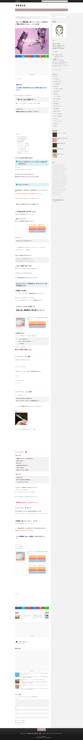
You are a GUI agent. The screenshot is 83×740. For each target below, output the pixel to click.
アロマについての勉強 (57, 113)
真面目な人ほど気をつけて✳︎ (61, 143)
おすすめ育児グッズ (26, 26)
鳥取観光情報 (56, 103)
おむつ (54, 166)
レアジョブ (57, 177)
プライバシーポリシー (55, 9)
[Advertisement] (32, 67)
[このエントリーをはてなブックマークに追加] (35, 56)
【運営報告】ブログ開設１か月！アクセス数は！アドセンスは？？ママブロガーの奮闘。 (38, 616)
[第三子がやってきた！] (55, 156)
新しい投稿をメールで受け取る (19, 722)
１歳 (59, 192)
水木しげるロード (56, 106)
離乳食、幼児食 (55, 192)
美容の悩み (55, 86)
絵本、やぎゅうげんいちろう (57, 188)
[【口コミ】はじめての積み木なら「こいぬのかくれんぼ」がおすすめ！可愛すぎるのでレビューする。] (17, 675)
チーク (63, 173)
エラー (54, 171)
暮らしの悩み (56, 101)
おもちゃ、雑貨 (58, 166)
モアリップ (64, 175)
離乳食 (64, 190)
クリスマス (60, 171)
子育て (63, 181)
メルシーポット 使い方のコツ (23, 151)
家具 (66, 181)
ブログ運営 (54, 175)
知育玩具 (59, 186)
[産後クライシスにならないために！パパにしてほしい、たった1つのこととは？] (17, 616)
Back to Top (41, 729)
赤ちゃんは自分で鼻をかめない (22, 136)
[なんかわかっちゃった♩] (55, 150)
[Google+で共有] (29, 56)
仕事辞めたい (57, 179)
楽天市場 (37, 324)
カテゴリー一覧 (41, 9)
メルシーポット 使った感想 (23, 143)
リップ (54, 177)
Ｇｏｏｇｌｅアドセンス (56, 194)
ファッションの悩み (57, 96)
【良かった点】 (22, 148)
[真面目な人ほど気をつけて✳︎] (55, 145)
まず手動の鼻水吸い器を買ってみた (23, 138)
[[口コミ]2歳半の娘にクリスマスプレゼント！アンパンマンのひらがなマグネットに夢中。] (17, 686)
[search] (67, 1)
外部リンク (59, 181)
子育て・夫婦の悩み (57, 98)
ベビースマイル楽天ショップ (20, 330)
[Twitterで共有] (23, 56)
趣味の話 (55, 93)
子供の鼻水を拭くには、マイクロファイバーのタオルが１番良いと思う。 (32, 679)
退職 (61, 190)
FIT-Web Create (39, 737)
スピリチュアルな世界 (57, 116)
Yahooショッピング (37, 231)
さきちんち (44, 736)
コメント (16, 698)
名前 (16, 708)
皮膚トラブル (55, 186)
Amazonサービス (55, 164)
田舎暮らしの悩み (56, 111)
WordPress (48, 737)
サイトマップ (48, 9)
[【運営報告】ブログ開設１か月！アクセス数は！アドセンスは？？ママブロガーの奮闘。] (47, 616)
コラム (55, 76)
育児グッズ (54, 190)
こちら (60, 69)
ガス (56, 171)
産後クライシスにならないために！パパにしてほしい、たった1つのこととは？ (25, 616)
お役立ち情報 (56, 108)
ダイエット (59, 173)
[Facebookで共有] (18, 56)
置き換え (63, 188)
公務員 (64, 179)
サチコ (64, 171)
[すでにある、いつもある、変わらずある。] (55, 140)
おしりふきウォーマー (62, 164)
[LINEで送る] (46, 56)
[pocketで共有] (40, 56)
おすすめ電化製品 (56, 83)
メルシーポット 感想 (22, 146)
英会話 (58, 190)
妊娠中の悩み (56, 91)
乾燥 (53, 179)
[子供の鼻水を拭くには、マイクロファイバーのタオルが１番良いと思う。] (17, 681)
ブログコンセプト (18, 9)
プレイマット (59, 175)
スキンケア (54, 173)
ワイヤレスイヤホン (63, 177)
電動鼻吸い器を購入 (20, 141)
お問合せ (35, 9)
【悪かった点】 (22, 149)
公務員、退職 (55, 181)
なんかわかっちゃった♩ (60, 148)
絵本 (62, 186)
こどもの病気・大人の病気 (58, 88)
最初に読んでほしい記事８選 (27, 9)
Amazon (37, 322)
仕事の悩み (55, 123)
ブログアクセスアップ (57, 121)
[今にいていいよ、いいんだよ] (55, 135)
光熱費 (61, 179)
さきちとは (55, 118)
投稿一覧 (27, 641)
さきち (63, 166)
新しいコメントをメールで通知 (19, 720)
